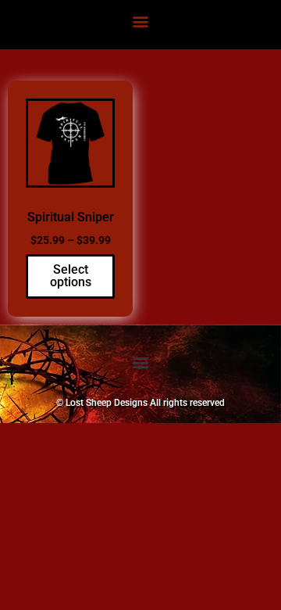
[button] (141, 21)
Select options (70, 275)
